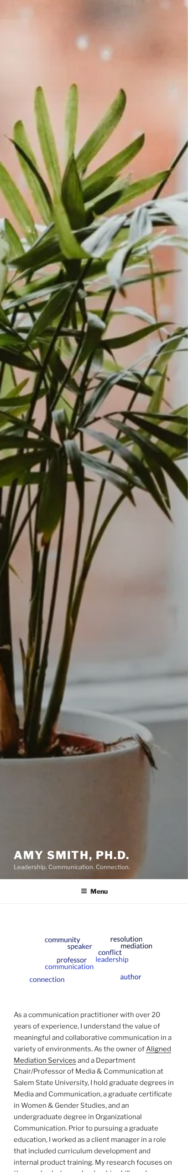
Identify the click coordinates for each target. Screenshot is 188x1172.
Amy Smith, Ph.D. (72, 855)
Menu (99, 891)
